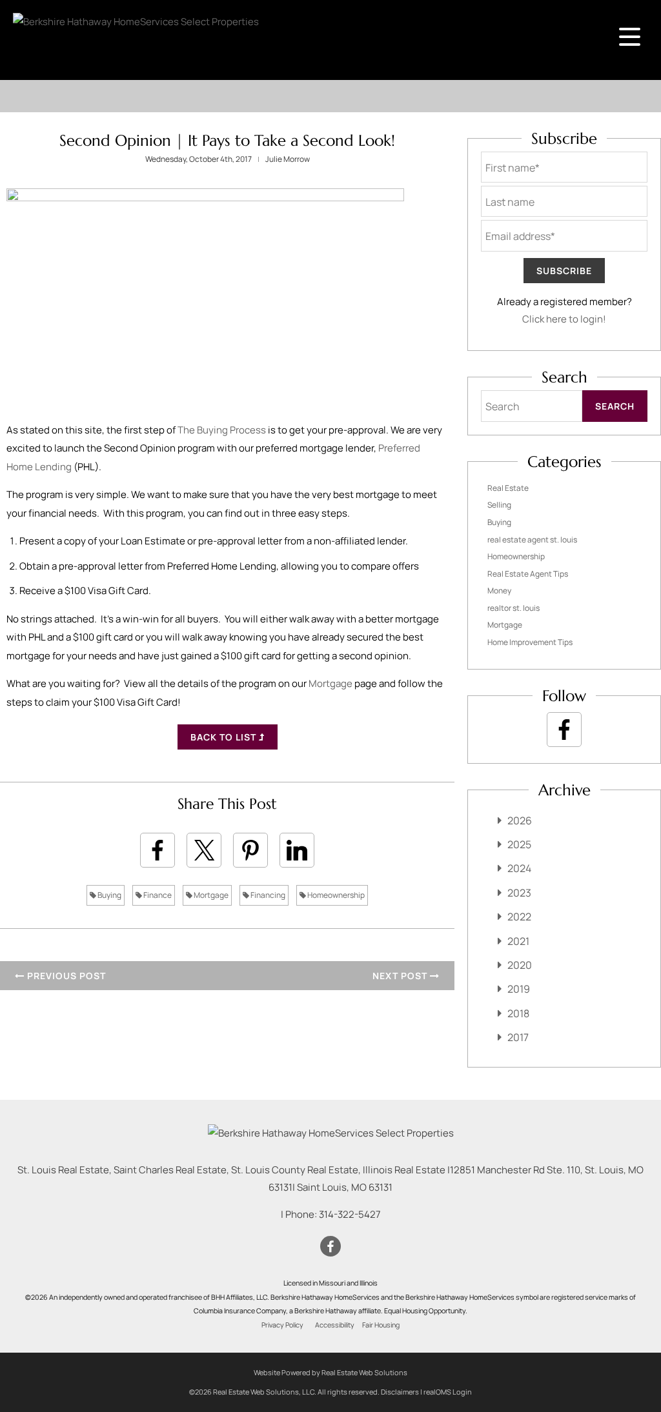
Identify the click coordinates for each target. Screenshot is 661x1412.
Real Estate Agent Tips (527, 573)
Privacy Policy (282, 1324)
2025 (519, 844)
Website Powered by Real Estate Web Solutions (330, 1372)
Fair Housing (381, 1324)
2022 (519, 917)
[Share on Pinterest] (250, 850)
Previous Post (65, 976)
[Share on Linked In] (297, 850)
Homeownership (335, 895)
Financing (267, 895)
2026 (519, 820)
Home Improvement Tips (530, 642)
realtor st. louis (513, 607)
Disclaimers (400, 1392)
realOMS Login (447, 1392)
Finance (157, 895)
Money (499, 590)
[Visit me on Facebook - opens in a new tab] (564, 729)
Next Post (401, 976)
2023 (519, 893)
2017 (518, 1037)
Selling (499, 504)
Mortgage (330, 683)
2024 (519, 868)
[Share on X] (204, 850)
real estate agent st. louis (532, 539)
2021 (518, 941)
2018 (518, 1013)
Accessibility (334, 1324)
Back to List (224, 737)
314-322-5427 (350, 1214)
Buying (108, 895)
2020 (519, 965)
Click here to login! (564, 319)
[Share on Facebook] (157, 850)
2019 (518, 989)
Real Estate (508, 487)
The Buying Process (222, 430)
